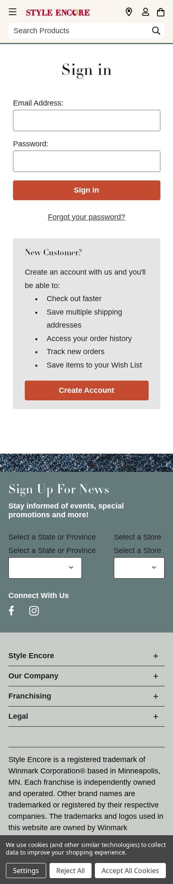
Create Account (86, 390)
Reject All (70, 870)
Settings (26, 870)
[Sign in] (145, 13)
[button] (11, 10)
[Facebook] (11, 611)
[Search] (156, 33)
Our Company (33, 676)
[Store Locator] (129, 12)
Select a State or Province (52, 537)
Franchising (29, 696)
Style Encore (31, 655)
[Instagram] (34, 611)
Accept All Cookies (130, 870)
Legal (18, 716)
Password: (30, 144)
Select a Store (137, 537)
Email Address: (38, 103)
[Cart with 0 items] (161, 11)
